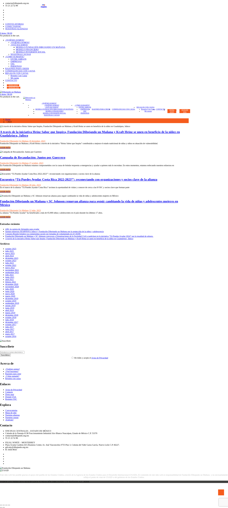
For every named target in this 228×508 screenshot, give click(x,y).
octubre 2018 (10, 317)
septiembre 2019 (12, 303)
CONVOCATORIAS (14, 24)
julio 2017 (9, 327)
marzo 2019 (10, 313)
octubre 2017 (10, 324)
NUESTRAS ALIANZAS (16, 29)
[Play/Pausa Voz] (221, 492)
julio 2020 (9, 289)
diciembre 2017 (11, 322)
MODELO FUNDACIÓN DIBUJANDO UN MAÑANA (40, 47)
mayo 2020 (10, 294)
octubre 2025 (10, 249)
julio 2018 (9, 320)
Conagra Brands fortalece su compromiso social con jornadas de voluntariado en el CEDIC (43, 234)
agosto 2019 (10, 305)
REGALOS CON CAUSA (16, 73)
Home (7, 119)
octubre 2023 (10, 260)
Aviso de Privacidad (99, 358)
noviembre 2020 (12, 287)
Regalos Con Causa (19, 76)
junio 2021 (9, 277)
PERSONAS (16, 66)
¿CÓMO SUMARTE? (14, 57)
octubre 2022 (10, 265)
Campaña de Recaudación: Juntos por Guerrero (32, 157)
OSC (13, 64)
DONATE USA (14, 88)
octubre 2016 (10, 336)
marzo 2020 (10, 296)
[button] (6, 33)
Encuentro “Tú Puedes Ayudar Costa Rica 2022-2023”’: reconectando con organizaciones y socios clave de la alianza (78, 179)
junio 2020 (9, 291)
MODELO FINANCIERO (27, 49)
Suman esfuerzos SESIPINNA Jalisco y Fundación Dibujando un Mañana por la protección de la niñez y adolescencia (54, 231)
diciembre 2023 (11, 258)
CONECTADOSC (13, 26)
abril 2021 (9, 279)
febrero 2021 (10, 282)
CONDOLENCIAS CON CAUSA (20, 71)
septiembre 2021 (12, 272)
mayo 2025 (10, 253)
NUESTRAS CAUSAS (21, 54)
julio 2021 (9, 275)
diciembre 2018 (11, 315)
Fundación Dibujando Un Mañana (14, 141)
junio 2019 (9, 308)
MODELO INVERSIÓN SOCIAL (31, 52)
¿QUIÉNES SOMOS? (14, 40)
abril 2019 (9, 310)
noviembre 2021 (12, 270)
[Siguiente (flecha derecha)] (4, 507)
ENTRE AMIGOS (18, 59)
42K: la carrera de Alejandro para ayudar (22, 229)
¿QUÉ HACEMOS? (19, 45)
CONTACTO (11, 80)
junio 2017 (9, 329)
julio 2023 (9, 263)
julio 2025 (9, 251)
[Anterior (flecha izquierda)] (1, 507)
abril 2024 (9, 256)
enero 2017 (10, 334)
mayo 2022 (10, 268)
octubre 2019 (10, 301)
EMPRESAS (16, 61)
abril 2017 (9, 332)
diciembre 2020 (11, 284)
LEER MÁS (5, 148)
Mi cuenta (15, 78)
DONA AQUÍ (13, 85)
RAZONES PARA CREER (17, 68)
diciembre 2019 (11, 298)
